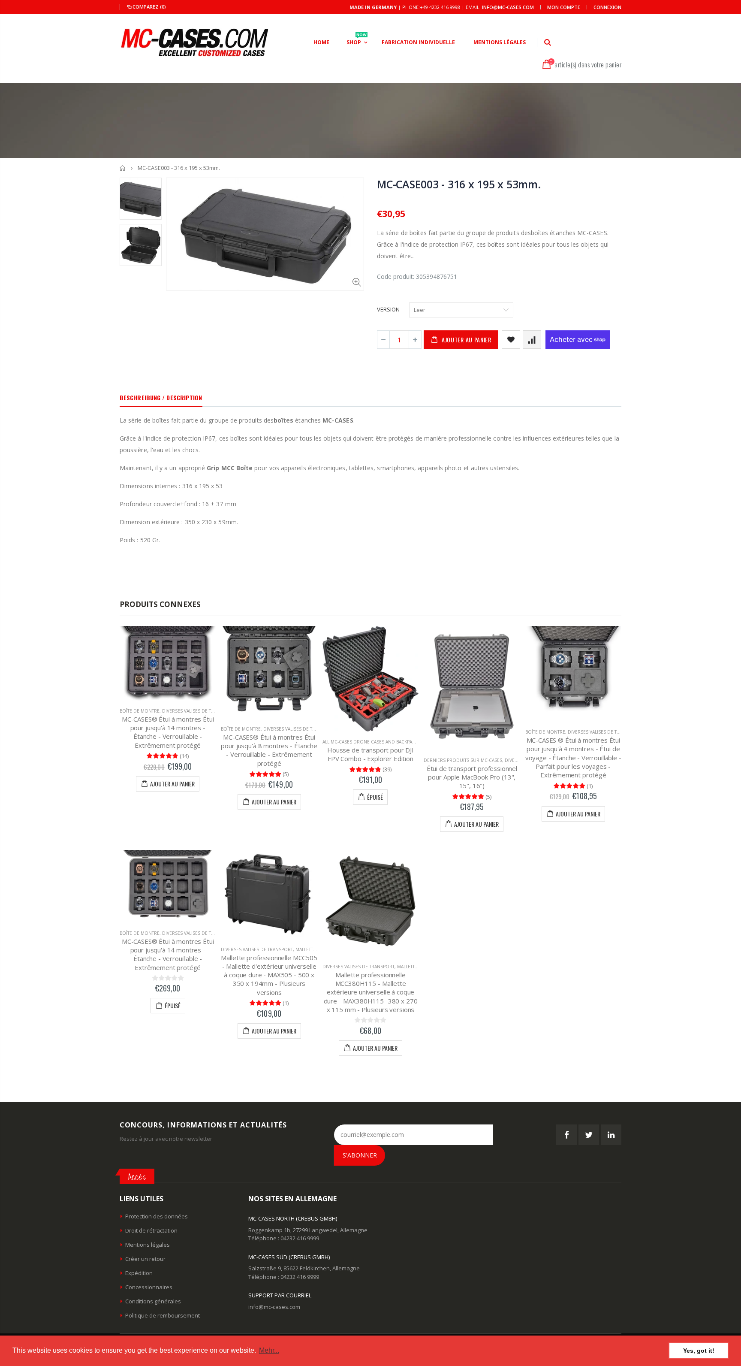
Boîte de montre (140, 711)
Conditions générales (153, 1301)
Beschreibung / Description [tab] (161, 397)
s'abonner (360, 1155)
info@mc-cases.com (508, 7)
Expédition (139, 1273)
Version (388, 309)
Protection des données (156, 1216)
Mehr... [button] (269, 1350)
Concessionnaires (148, 1287)
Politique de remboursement (162, 1315)
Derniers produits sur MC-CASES (463, 760)
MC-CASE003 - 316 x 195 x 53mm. (459, 184)
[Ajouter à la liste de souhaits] (511, 339)
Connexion (607, 7)
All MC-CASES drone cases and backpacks (371, 742)
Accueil (123, 168)
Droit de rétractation (151, 1230)
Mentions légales (147, 1244)
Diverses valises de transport (198, 711)
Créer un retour (145, 1259)
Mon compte (563, 7)
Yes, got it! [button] (698, 1350)
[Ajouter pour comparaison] (532, 339)
